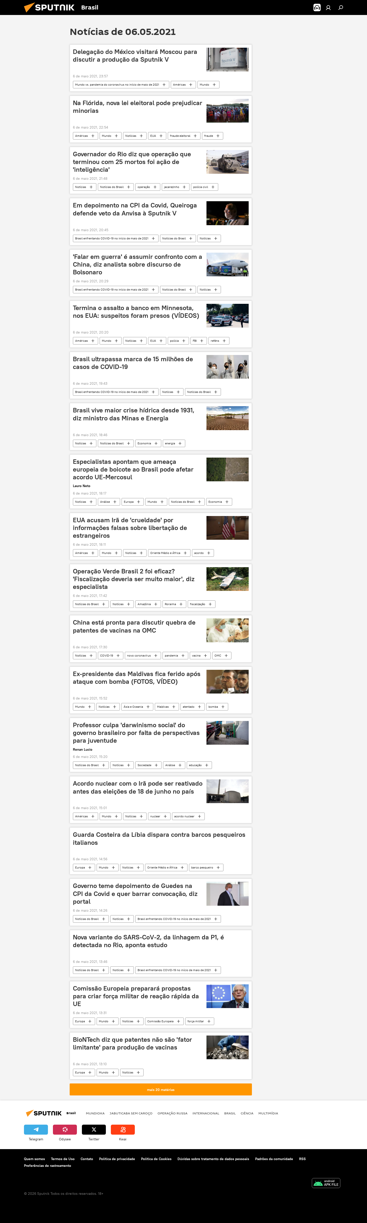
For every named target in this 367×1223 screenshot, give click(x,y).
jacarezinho (171, 187)
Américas (179, 84)
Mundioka (95, 1113)
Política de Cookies (156, 1159)
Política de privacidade (117, 1159)
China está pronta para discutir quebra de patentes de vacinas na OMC (134, 626)
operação (144, 187)
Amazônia (144, 604)
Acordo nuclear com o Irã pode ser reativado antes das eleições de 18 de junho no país (137, 787)
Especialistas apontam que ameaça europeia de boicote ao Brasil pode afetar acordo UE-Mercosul (133, 469)
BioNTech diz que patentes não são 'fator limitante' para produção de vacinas (132, 1043)
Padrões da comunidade (274, 1159)
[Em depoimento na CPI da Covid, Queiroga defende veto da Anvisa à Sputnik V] (227, 213)
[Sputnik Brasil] (51, 13)
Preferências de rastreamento (47, 1165)
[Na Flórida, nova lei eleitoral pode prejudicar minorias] (227, 111)
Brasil (230, 1113)
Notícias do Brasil (112, 187)
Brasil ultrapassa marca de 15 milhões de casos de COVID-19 (133, 363)
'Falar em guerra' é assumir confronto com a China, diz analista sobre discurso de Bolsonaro (137, 264)
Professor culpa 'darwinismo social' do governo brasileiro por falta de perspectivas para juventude (136, 732)
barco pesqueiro (202, 867)
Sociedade (144, 765)
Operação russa (172, 1113)
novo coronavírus (139, 655)
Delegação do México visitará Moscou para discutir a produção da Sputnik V (135, 55)
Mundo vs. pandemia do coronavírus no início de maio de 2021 (117, 84)
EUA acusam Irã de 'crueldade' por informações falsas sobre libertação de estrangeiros (130, 527)
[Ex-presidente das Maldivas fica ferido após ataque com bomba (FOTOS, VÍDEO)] (227, 682)
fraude (208, 136)
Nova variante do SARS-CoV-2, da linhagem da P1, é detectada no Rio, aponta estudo (148, 941)
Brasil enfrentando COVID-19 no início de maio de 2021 (111, 238)
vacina (196, 655)
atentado (188, 706)
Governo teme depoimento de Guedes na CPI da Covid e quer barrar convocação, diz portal (135, 893)
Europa (129, 502)
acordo (199, 553)
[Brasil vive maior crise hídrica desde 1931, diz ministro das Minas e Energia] (227, 418)
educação (195, 765)
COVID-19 (106, 655)
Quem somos (34, 1159)
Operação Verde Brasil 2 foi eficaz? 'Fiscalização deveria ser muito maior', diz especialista (133, 579)
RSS (302, 1159)
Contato (87, 1159)
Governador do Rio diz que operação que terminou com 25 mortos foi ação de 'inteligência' (132, 162)
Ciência (247, 1113)
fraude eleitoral (180, 136)
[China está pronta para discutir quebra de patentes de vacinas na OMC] (227, 630)
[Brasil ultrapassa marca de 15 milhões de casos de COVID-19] (227, 367)
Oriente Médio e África (165, 553)
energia (170, 443)
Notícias (130, 136)
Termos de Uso (63, 1159)
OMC (217, 655)
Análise (105, 502)
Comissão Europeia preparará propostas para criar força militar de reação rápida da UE (136, 996)
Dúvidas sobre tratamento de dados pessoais (213, 1159)
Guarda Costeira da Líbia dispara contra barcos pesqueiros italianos (159, 838)
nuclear (155, 816)
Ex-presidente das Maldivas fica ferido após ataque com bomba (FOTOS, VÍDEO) (136, 678)
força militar (195, 1021)
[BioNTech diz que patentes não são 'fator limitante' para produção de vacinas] (227, 1047)
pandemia (171, 655)
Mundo (204, 84)
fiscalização (197, 604)
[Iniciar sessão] (328, 7)
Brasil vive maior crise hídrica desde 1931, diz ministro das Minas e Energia (133, 414)
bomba (213, 706)
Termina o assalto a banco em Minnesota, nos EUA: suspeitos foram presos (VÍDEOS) (136, 312)
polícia (174, 341)
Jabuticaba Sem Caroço (131, 1113)
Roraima (170, 604)
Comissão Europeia (160, 1021)
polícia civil (200, 187)
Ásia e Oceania (133, 706)
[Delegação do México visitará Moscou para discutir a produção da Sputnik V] (227, 59)
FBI (195, 341)
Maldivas (163, 706)
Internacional (205, 1113)
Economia (144, 443)
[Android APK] (326, 1183)
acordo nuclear (184, 816)
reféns (215, 341)
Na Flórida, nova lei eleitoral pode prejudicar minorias (137, 107)
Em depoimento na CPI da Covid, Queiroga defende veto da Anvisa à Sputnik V (135, 209)
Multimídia (268, 1113)
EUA (153, 136)
